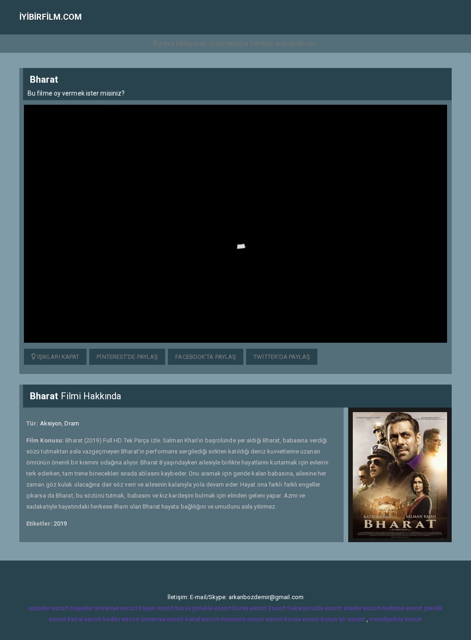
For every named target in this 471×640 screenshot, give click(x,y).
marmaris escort (242, 619)
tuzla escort (326, 608)
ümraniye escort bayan (124, 608)
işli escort (352, 619)
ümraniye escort (162, 619)
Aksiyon (51, 423)
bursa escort (250, 608)
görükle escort (211, 608)
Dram (71, 423)
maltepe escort (402, 608)
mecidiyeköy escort (395, 619)
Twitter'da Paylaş (281, 356)
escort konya (283, 619)
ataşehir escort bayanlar (61, 608)
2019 (60, 523)
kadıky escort (121, 619)
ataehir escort (362, 608)
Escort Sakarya (289, 608)
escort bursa (174, 608)
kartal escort (84, 619)
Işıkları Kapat (58, 356)
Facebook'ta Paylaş (205, 356)
